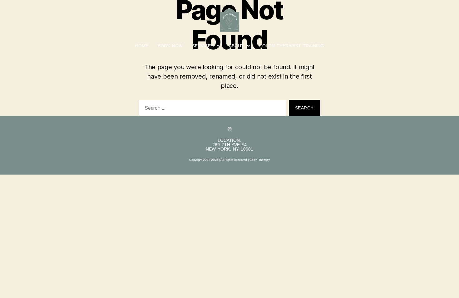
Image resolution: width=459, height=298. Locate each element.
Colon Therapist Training (291, 46)
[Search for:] (211, 109)
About (236, 46)
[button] (205, 46)
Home (141, 46)
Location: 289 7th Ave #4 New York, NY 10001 (229, 144)
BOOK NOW (170, 46)
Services (203, 46)
